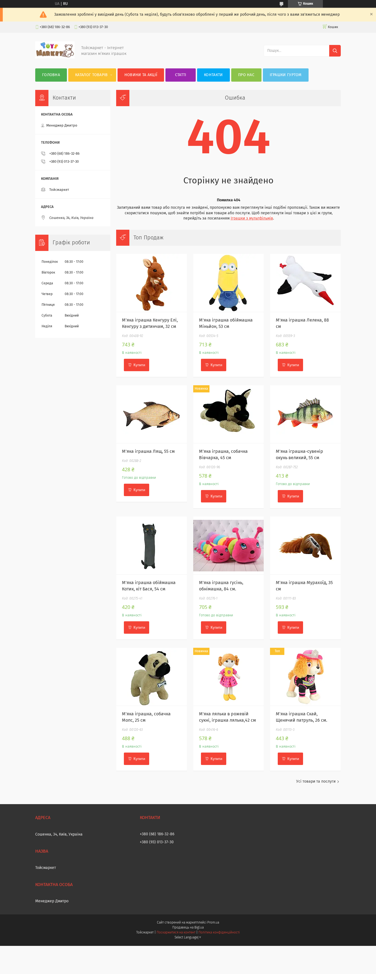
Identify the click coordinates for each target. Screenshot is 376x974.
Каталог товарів (91, 75)
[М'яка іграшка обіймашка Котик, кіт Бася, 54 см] (151, 545)
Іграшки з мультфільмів (252, 218)
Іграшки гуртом (286, 75)
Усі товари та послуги (316, 781)
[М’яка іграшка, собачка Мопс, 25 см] (151, 677)
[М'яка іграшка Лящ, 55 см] (151, 414)
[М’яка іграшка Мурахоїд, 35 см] (305, 545)
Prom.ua (213, 922)
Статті (180, 75)
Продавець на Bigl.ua (188, 927)
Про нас (246, 75)
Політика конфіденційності (219, 932)
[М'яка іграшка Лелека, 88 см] (305, 283)
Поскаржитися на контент (176, 932)
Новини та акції (140, 75)
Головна (51, 75)
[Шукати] (335, 51)
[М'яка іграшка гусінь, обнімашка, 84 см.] (228, 545)
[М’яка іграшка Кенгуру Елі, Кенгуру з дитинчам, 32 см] (151, 283)
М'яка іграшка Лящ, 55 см (148, 451)
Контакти (213, 75)
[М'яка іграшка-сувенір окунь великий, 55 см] (305, 414)
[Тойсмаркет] (55, 57)
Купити (139, 365)
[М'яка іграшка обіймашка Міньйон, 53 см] (228, 283)
